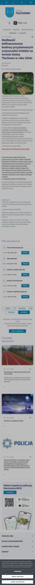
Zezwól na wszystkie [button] (17, 582)
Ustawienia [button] (17, 571)
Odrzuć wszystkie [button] (18, 577)
